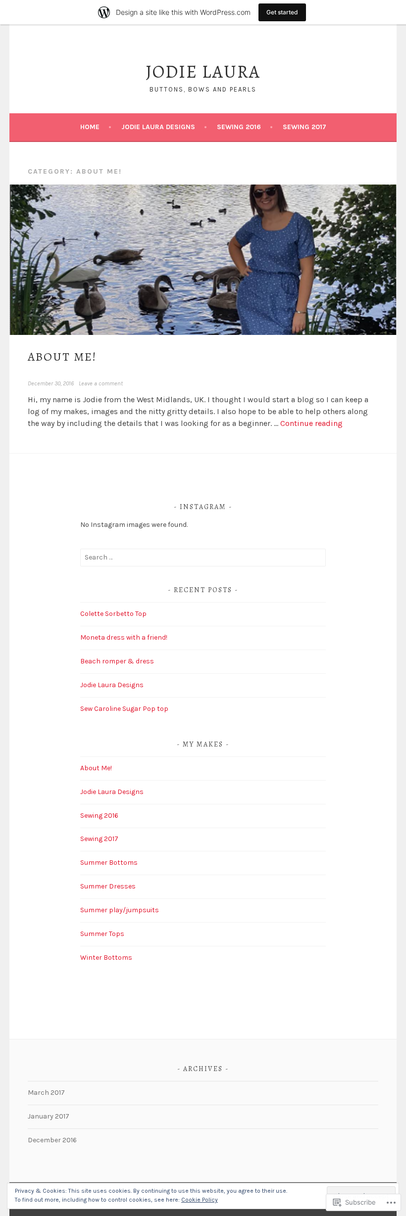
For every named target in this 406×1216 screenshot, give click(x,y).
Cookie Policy (199, 1199)
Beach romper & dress (117, 661)
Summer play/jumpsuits (119, 910)
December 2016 (52, 1140)
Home (90, 127)
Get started (282, 12)
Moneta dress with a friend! (123, 637)
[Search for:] (203, 557)
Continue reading (311, 423)
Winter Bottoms (106, 957)
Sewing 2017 (304, 127)
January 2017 (48, 1116)
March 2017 (46, 1092)
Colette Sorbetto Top (113, 613)
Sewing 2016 (239, 127)
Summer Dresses (108, 886)
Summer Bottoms (109, 862)
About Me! (62, 357)
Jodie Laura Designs (158, 127)
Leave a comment (101, 383)
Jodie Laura (203, 71)
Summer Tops (102, 934)
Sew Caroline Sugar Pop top (124, 708)
